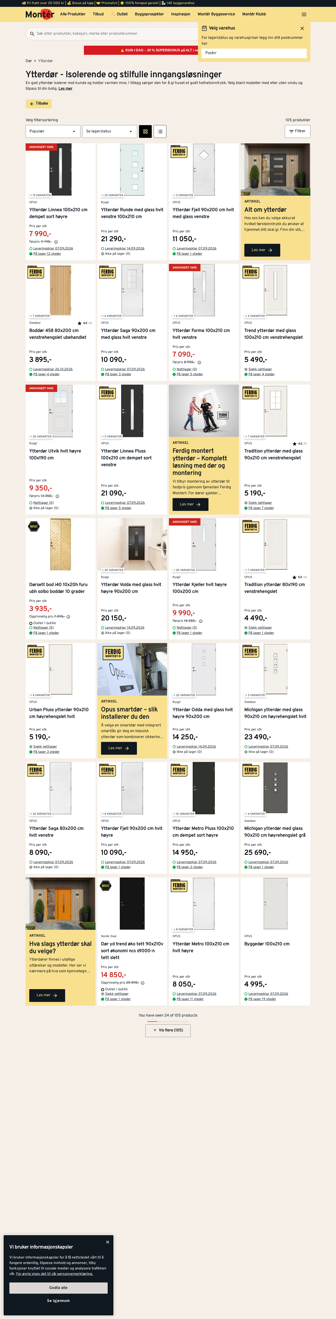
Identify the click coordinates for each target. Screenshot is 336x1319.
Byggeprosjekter (149, 14)
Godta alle (58, 1288)
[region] (58, 1275)
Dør (29, 61)
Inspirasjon (180, 14)
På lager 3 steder (118, 374)
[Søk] (30, 34)
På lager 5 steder (190, 374)
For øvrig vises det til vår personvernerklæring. (54, 1274)
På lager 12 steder (47, 254)
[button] (53, 131)
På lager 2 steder (190, 867)
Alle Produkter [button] (72, 14)
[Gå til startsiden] (40, 14)
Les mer (65, 88)
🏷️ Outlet (119, 14)
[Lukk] (108, 1242)
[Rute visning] (145, 131)
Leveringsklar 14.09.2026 (124, 249)
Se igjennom (58, 1301)
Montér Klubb (254, 14)
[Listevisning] (160, 131)
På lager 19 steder (262, 999)
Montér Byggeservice (216, 14)
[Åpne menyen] (304, 14)
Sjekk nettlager (260, 369)
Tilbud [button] (98, 14)
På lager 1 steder (189, 254)
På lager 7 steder (261, 508)
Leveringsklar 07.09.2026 (53, 249)
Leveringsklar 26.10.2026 (53, 369)
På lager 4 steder (46, 374)
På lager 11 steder (190, 999)
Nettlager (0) (187, 369)
